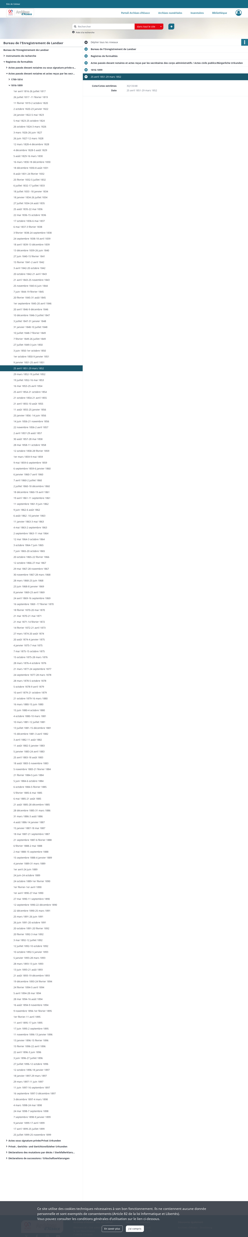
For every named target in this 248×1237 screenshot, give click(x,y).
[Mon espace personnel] (238, 13)
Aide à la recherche (85, 32)
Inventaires (197, 12)
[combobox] (149, 27)
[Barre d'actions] (244, 42)
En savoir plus (112, 1228)
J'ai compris (134, 1228)
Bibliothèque (219, 12)
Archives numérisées (170, 12)
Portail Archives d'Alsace (135, 12)
